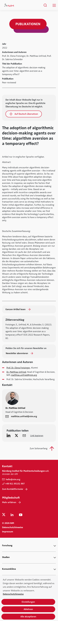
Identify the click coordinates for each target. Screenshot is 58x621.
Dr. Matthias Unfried (16, 372)
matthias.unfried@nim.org (24, 375)
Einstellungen (28, 601)
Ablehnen (28, 609)
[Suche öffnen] (45, 5)
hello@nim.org (12, 479)
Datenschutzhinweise (12, 527)
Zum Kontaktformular (12, 489)
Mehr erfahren (9, 502)
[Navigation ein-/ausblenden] (54, 5)
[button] (23, 114)
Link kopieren (36, 435)
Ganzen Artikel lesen (15, 309)
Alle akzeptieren (28, 616)
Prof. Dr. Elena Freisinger (18, 367)
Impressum (7, 531)
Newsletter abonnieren (17, 353)
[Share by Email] (24, 435)
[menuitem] (45, 5)
